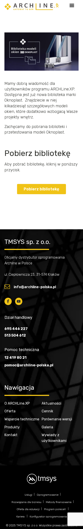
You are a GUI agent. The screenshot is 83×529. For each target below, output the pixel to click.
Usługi (28, 494)
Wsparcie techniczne (21, 419)
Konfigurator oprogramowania (48, 516)
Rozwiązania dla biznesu (26, 502)
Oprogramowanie (47, 494)
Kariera (20, 516)
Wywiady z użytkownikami (54, 438)
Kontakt (10, 435)
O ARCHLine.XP (17, 403)
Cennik (47, 411)
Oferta (9, 411)
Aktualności (51, 403)
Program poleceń (55, 509)
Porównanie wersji (57, 419)
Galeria (47, 427)
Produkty (12, 427)
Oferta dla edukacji (28, 509)
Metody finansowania (58, 502)
